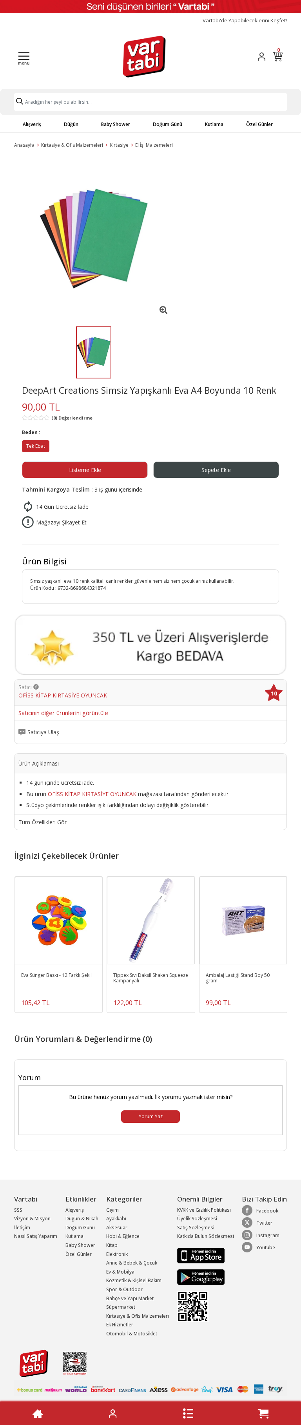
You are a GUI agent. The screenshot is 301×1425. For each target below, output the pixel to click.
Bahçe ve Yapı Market (130, 1298)
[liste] (188, 1413)
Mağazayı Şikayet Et (61, 522)
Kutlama (214, 124)
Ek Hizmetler (119, 1324)
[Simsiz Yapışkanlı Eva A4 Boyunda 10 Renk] (93, 238)
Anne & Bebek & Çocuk (131, 1262)
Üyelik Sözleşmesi (197, 1218)
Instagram (267, 1235)
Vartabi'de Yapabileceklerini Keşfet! (245, 20)
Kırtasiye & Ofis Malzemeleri (72, 145)
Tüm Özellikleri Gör (42, 822)
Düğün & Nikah (81, 1218)
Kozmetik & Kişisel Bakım (133, 1280)
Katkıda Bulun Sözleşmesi (205, 1236)
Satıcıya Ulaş (43, 732)
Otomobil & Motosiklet (131, 1333)
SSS (18, 1210)
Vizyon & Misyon (32, 1218)
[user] (261, 56)
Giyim (112, 1210)
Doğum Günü (167, 124)
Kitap (112, 1245)
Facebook (267, 1210)
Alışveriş (32, 124)
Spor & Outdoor (124, 1289)
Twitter (264, 1223)
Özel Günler (259, 124)
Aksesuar (116, 1227)
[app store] (201, 1255)
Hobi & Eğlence (123, 1236)
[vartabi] (144, 56)
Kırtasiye (119, 145)
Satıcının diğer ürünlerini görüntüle (63, 713)
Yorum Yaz (151, 1116)
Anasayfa (24, 145)
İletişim (22, 1227)
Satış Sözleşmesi (195, 1227)
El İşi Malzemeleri (154, 145)
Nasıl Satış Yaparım (35, 1236)
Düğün (71, 124)
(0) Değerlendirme (71, 418)
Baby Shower (115, 124)
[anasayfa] (37, 1413)
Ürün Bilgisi (44, 561)
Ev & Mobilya (120, 1271)
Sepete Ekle (216, 470)
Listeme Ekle (85, 470)
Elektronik (117, 1254)
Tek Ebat (35, 446)
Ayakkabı (116, 1218)
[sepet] (263, 1413)
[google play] (205, 1277)
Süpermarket (120, 1307)
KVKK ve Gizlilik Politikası (204, 1210)
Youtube (265, 1247)
